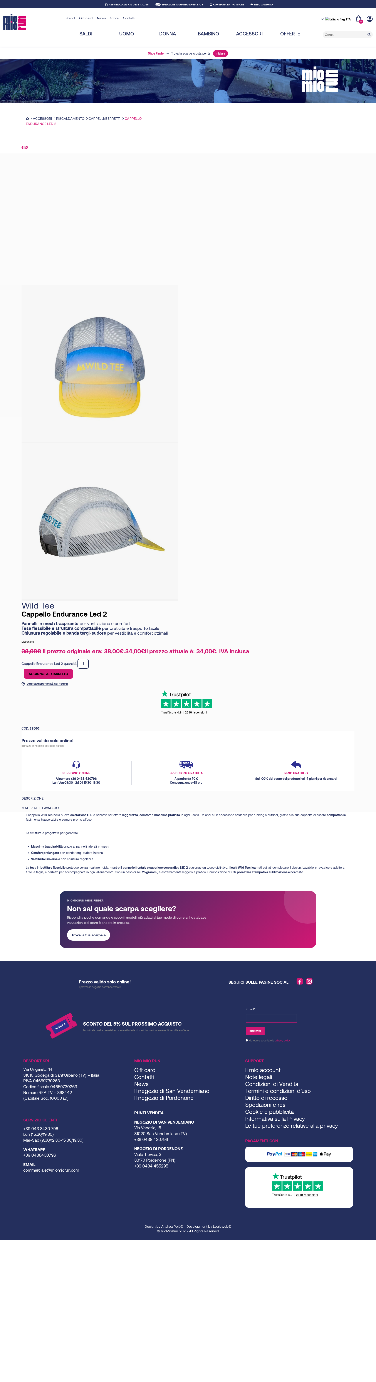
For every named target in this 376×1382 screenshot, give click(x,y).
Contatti (129, 18)
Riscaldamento (70, 118)
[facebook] (300, 981)
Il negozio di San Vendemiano (171, 1090)
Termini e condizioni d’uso (278, 1090)
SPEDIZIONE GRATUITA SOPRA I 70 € (182, 4)
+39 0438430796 (39, 1154)
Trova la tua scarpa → (88, 935)
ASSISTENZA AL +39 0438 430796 (129, 4)
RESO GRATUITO (263, 4)
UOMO (126, 33)
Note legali (258, 1076)
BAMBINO (208, 33)
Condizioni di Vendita (271, 1083)
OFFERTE (290, 33)
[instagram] (309, 981)
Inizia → (220, 53)
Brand (70, 18)
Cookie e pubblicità (269, 1111)
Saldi (85, 33)
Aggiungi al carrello (48, 674)
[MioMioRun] (32, 22)
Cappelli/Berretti (105, 118)
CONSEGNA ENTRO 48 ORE (228, 4)
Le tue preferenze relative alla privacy (291, 1125)
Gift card (86, 18)
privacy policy (282, 1040)
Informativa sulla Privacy (275, 1118)
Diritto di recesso (266, 1097)
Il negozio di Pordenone (164, 1097)
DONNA (167, 33)
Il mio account (262, 1069)
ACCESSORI (249, 33)
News (101, 18)
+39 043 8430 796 (40, 1128)
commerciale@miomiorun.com (51, 1169)
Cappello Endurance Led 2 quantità (49, 663)
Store (114, 18)
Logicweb (220, 1226)
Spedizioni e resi (266, 1104)
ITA (348, 19)
